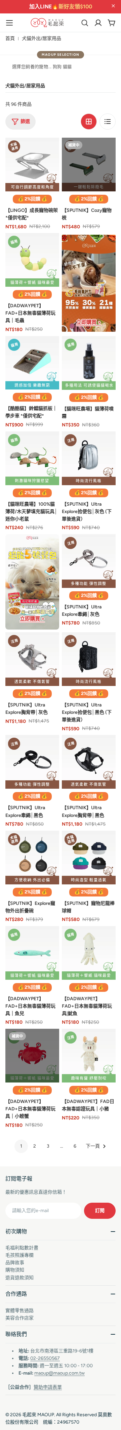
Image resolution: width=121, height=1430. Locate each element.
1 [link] (21, 1146)
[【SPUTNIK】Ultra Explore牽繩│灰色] (89, 561)
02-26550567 (45, 1358)
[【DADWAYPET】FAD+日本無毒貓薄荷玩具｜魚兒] (32, 953)
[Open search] (85, 23)
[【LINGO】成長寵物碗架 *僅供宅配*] (32, 164)
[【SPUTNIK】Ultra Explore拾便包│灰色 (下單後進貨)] (89, 458)
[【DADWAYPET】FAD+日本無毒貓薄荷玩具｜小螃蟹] (32, 1055)
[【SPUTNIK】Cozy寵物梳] (89, 164)
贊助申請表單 (48, 1387)
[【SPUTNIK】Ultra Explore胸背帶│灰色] (32, 659)
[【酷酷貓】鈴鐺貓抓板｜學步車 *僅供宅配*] (32, 363)
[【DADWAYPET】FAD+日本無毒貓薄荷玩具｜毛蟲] (32, 260)
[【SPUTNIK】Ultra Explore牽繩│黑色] (32, 762)
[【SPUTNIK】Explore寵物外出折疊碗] (32, 857)
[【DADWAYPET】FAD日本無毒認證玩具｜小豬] (89, 1055)
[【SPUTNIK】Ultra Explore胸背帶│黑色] (89, 762)
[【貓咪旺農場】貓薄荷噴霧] (89, 363)
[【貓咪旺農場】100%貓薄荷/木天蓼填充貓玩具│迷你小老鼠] (32, 458)
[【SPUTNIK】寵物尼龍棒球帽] (89, 857)
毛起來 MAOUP (38, 1415)
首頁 (10, 38)
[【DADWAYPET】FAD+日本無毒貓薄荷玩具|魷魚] (89, 953)
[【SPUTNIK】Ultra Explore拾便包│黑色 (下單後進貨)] (89, 659)
